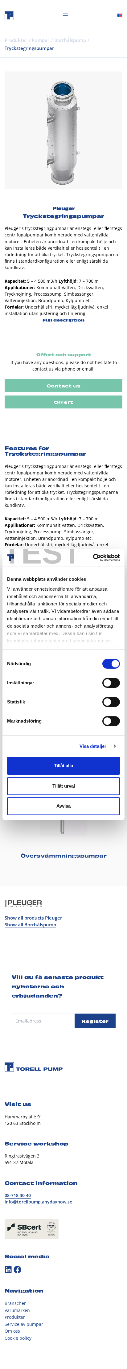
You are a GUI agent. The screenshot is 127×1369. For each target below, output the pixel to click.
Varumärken (17, 1310)
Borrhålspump (70, 40)
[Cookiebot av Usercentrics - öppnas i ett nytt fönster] (93, 558)
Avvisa (63, 806)
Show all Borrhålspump (30, 924)
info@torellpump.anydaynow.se (38, 1202)
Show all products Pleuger (33, 918)
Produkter (16, 40)
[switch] (111, 683)
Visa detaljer (93, 746)
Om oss (12, 1331)
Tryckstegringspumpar (29, 48)
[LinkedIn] (8, 1269)
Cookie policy (18, 1338)
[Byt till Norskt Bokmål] (119, 15)
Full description (63, 320)
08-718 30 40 (18, 1195)
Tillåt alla (63, 765)
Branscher (15, 1303)
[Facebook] (17, 1269)
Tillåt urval (63, 786)
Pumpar (40, 40)
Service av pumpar (24, 1324)
